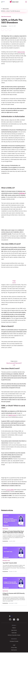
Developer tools (6, 560)
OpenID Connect (12, 415)
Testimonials (14, 632)
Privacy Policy (14, 647)
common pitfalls (10, 489)
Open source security (6, 16)
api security (5, 528)
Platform (14, 627)
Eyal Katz (5, 26)
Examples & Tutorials (14, 641)
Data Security (14, 649)
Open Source (14, 630)
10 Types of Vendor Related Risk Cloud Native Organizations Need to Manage (13, 532)
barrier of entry (21, 51)
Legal (14, 645)
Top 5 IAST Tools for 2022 (10, 563)
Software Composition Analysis (14, 635)
